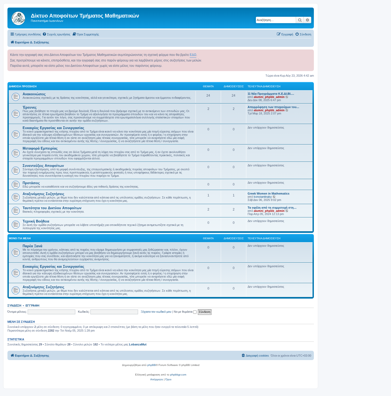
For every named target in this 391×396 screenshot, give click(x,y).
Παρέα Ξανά (32, 246)
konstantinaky (263, 196)
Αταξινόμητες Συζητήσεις (43, 194)
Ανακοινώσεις (34, 94)
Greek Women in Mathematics (268, 193)
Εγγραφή (32, 305)
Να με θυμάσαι (183, 311)
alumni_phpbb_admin (269, 96)
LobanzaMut (138, 344)
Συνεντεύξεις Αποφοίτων (43, 166)
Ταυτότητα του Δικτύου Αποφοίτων (52, 208)
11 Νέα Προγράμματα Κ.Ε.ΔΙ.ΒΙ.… (271, 93)
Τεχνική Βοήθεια (36, 221)
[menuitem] (56, 34)
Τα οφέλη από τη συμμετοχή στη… (272, 207)
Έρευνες (30, 107)
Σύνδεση (14, 305)
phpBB (151, 365)
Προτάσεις (31, 183)
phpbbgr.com (178, 374)
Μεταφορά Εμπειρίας (40, 148)
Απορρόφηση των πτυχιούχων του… (273, 107)
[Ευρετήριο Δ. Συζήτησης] (20, 17)
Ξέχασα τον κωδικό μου (156, 311)
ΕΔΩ (193, 55)
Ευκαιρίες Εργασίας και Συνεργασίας (53, 128)
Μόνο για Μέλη (20, 238)
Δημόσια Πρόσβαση (22, 86)
